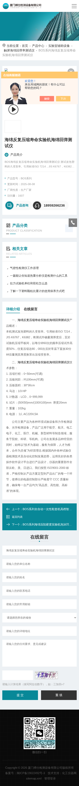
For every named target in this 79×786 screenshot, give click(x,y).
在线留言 (31, 309)
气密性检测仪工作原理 (24, 268)
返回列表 (17, 516)
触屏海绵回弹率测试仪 (19, 50)
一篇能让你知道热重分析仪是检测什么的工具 (38, 275)
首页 (25, 45)
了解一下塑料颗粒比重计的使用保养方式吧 (37, 291)
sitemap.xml (33, 778)
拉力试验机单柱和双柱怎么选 (28, 283)
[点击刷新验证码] (46, 675)
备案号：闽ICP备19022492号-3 (25, 773)
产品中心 (38, 45)
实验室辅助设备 (59, 45)
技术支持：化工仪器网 (62, 773)
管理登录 (50, 778)
